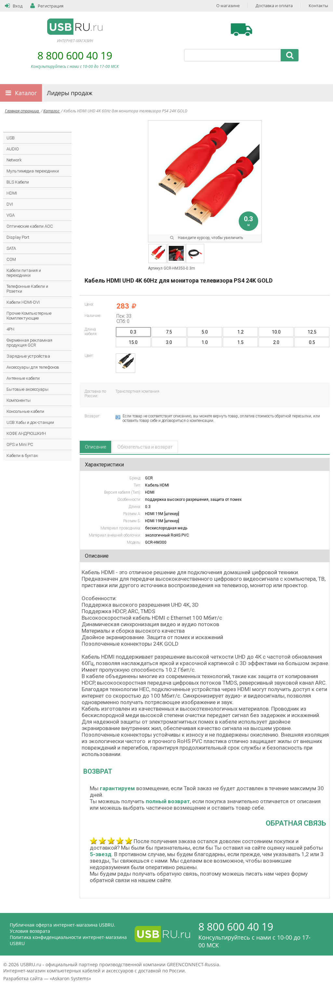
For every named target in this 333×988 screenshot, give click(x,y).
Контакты (318, 5)
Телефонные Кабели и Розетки (27, 289)
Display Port (18, 237)
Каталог (26, 93)
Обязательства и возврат (145, 447)
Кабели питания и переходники (24, 273)
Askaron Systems (70, 978)
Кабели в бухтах (22, 455)
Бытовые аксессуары (27, 389)
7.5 (169, 332)
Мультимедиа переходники (33, 171)
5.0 (205, 332)
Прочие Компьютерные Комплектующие (29, 316)
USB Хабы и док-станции (30, 422)
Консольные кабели (25, 411)
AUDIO (13, 148)
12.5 (312, 332)
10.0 (276, 332)
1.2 (240, 332)
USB (11, 137)
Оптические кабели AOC (30, 226)
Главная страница (22, 111)
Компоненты (19, 400)
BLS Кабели (18, 182)
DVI (10, 204)
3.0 (169, 342)
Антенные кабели (23, 378)
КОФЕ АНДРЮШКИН (26, 433)
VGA (11, 215)
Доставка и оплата (274, 5)
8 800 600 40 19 (74, 55)
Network (14, 160)
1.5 (240, 342)
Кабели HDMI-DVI (23, 302)
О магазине (228, 5)
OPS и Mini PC (20, 444)
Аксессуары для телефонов (33, 367)
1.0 (205, 342)
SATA (11, 248)
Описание (95, 447)
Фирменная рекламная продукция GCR (29, 343)
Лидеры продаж (69, 93)
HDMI (12, 193)
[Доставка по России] (241, 29)
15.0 (133, 342)
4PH (10, 329)
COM (11, 259)
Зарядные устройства (28, 356)
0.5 (312, 342)
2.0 (276, 342)
